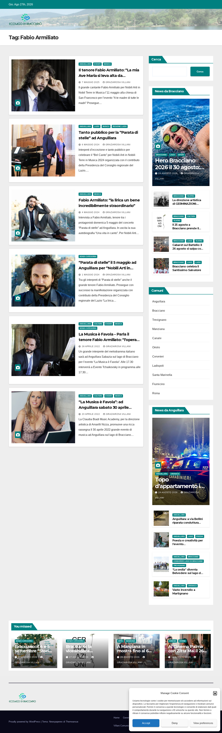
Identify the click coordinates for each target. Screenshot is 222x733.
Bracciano (161, 155)
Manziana (158, 329)
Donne (182, 641)
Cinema (172, 641)
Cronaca (175, 474)
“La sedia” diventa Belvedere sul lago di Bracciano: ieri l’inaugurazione (187, 575)
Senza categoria (88, 256)
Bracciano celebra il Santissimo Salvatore (186, 268)
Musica (107, 64)
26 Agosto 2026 (130, 657)
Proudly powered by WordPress (25, 721)
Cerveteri (158, 356)
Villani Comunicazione (125, 725)
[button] (215, 693)
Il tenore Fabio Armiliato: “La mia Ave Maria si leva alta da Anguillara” (109, 75)
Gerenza (127, 717)
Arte (120, 641)
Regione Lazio (120, 126)
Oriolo (156, 347)
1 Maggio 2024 (91, 274)
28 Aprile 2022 (91, 346)
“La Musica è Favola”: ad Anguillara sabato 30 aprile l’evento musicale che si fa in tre (108, 407)
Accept (146, 723)
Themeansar (72, 721)
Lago (172, 155)
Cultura (98, 324)
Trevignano (159, 319)
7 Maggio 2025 (91, 82)
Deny (175, 723)
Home (116, 717)
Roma (156, 393)
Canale (156, 338)
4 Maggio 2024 (91, 212)
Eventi (97, 64)
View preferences (203, 723)
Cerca (156, 59)
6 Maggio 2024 (91, 144)
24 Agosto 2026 (168, 173)
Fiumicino (158, 384)
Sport (181, 155)
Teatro (190, 196)
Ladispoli (158, 365)
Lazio (96, 126)
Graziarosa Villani (118, 82)
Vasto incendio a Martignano (183, 591)
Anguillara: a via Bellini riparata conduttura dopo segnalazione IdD (187, 524)
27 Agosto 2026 (28, 657)
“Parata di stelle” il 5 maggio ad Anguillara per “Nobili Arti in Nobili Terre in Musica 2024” (107, 268)
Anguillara (85, 64)
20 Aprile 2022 (91, 414)
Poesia (199, 536)
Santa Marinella (162, 374)
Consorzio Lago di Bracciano (188, 561)
